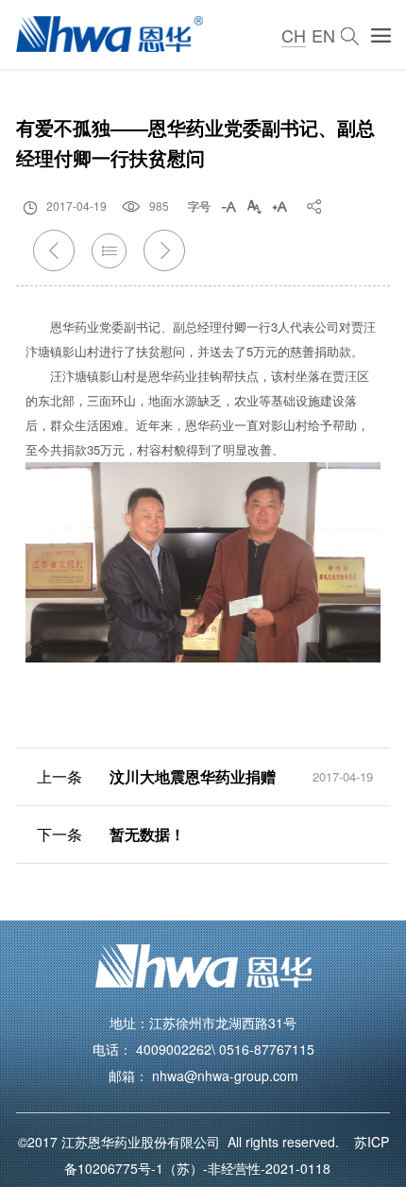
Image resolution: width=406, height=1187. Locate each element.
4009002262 (173, 1049)
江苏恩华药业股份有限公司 (144, 1141)
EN (323, 35)
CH (293, 35)
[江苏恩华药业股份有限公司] (109, 35)
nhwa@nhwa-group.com (225, 1075)
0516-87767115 (266, 1049)
